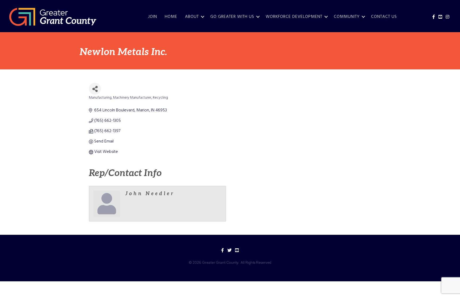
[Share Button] (95, 89)
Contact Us (384, 16)
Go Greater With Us (232, 16)
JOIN (152, 16)
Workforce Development (294, 16)
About (192, 16)
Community (347, 16)
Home (171, 16)
